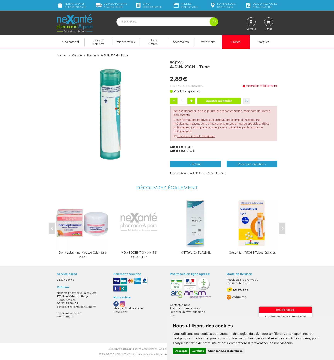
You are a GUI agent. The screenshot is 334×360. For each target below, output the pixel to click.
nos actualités (265, 5)
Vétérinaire (208, 42)
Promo (236, 42)
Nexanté (120, 354)
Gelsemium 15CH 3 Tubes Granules (252, 252)
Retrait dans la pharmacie (242, 279)
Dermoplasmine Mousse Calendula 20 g (82, 255)
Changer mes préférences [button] (225, 350)
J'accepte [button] (181, 350)
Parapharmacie (126, 42)
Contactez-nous (180, 304)
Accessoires (181, 42)
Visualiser (82, 245)
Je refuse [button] (198, 350)
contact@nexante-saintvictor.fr (76, 306)
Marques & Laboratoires (128, 308)
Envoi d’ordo (152, 5)
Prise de (189, 5)
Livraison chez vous (238, 283)
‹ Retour (195, 164)
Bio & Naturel (153, 42)
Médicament (70, 42)
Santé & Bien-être (98, 42)
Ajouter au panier (219, 101)
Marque (77, 55)
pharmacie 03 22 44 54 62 (226, 5)
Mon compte (65, 316)
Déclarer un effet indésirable (196, 136)
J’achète (196, 245)
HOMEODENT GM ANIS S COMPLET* (139, 255)
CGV (173, 315)
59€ (115, 5)
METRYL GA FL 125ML (196, 252)
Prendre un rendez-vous (185, 308)
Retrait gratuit (75, 5)
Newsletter (120, 311)
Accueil (61, 55)
